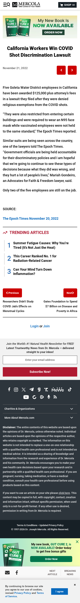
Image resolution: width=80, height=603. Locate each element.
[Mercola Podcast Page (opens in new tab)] (49, 397)
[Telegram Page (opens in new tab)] (32, 390)
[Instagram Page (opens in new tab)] (16, 390)
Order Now (51, 559)
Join (46, 326)
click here (64, 492)
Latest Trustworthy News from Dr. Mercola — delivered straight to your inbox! (40, 350)
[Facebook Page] (16, 572)
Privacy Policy (22, 593)
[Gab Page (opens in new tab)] (39, 390)
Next (69, 292)
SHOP (69, 4)
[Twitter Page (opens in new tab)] (23, 390)
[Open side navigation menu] (7, 5)
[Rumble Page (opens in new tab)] (41, 397)
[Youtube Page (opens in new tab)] (26, 397)
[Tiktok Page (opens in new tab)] (69, 390)
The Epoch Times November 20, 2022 (30, 218)
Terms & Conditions (27, 525)
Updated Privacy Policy (51, 525)
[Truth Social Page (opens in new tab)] (46, 390)
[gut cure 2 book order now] (40, 37)
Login (34, 326)
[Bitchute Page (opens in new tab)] (34, 397)
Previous (13, 292)
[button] (61, 70)
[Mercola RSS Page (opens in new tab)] (55, 397)
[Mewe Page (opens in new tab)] (57, 390)
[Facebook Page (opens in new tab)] (9, 390)
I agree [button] (59, 591)
